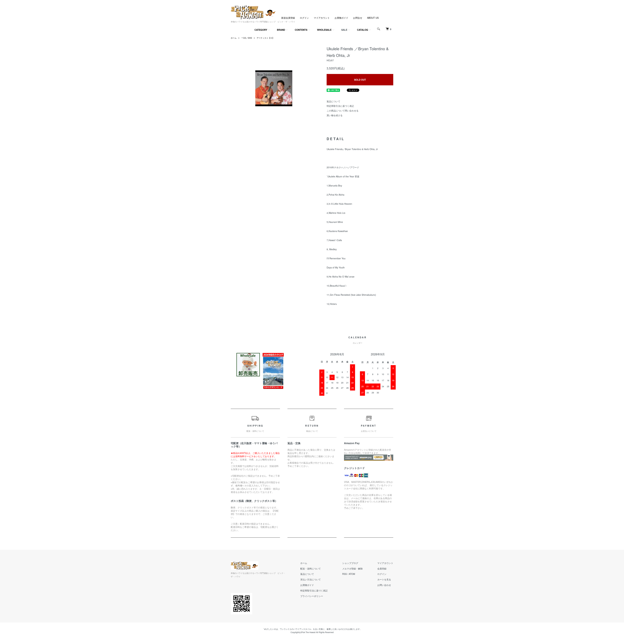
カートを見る (384, 579)
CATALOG (362, 29)
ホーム (234, 37)
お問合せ (357, 17)
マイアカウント (322, 17)
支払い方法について (310, 579)
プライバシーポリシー (311, 596)
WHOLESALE (324, 29)
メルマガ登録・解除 (352, 568)
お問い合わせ (384, 585)
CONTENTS (301, 29)
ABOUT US (373, 17)
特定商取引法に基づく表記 (340, 105)
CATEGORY (260, 29)
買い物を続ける (335, 115)
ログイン (304, 17)
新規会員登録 (288, 17)
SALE (344, 29)
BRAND (281, 29)
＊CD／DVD (246, 37)
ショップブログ (350, 563)
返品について (333, 101)
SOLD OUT (360, 79)
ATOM (352, 574)
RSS (344, 574)
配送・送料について (310, 568)
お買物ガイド (341, 17)
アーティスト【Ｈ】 (265, 37)
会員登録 (381, 568)
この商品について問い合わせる (342, 110)
